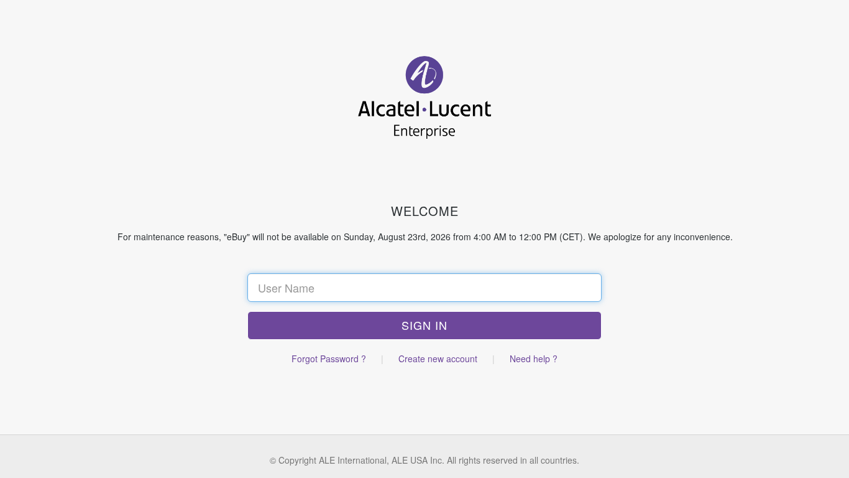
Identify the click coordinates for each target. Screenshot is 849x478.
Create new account (437, 358)
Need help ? (534, 358)
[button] (424, 325)
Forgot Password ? (328, 358)
